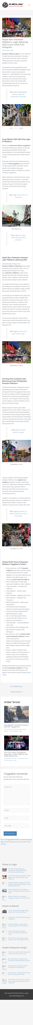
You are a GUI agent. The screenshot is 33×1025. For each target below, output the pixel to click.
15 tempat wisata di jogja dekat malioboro (18, 237)
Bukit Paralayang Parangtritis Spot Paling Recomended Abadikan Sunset (18, 959)
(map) (25, 618)
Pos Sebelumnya (16, 686)
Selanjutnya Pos (16, 692)
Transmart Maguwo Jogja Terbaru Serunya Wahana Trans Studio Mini (18, 925)
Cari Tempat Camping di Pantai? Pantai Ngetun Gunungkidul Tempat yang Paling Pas (19, 877)
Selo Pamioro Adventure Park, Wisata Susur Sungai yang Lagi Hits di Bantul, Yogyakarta (18, 981)
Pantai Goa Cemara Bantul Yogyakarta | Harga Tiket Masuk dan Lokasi (19, 952)
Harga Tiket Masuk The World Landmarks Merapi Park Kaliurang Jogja (17, 932)
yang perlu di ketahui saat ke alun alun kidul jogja (18, 513)
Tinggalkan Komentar (10, 758)
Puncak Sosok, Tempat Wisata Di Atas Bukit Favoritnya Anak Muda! (19, 973)
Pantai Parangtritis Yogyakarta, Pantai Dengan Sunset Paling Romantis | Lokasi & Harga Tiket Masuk (19, 884)
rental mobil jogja (12, 157)
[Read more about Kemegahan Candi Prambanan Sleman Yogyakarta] (16, 714)
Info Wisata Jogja (7, 50)
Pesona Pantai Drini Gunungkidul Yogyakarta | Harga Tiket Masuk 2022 (19, 897)
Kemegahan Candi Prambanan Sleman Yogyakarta (16, 726)
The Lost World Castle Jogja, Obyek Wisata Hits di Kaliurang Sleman (18, 911)
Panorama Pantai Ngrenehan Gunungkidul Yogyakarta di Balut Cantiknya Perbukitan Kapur (17, 870)
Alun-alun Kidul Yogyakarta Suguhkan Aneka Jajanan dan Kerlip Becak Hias (16, 754)
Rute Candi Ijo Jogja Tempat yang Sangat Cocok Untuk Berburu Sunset (18, 938)
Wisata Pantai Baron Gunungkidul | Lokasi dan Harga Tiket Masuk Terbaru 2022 (19, 891)
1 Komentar (7, 729)
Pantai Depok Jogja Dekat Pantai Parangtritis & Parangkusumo (17, 966)
